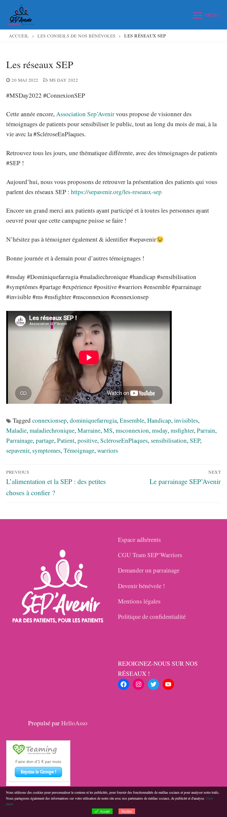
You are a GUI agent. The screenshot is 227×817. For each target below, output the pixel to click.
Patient (65, 440)
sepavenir (17, 450)
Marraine (88, 430)
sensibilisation (169, 440)
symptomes (46, 450)
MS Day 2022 (63, 80)
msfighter (182, 430)
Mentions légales (139, 601)
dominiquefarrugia (93, 420)
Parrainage (19, 440)
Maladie (16, 430)
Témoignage (79, 450)
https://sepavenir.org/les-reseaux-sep (116, 192)
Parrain (206, 430)
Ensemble (132, 420)
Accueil (19, 36)
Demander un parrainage (148, 570)
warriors (107, 450)
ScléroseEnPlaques (124, 440)
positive (87, 440)
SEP (195, 440)
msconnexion (132, 430)
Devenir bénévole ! (141, 586)
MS (108, 430)
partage (45, 440)
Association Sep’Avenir (85, 114)
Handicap (159, 420)
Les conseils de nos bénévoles (77, 36)
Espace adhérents (139, 539)
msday (160, 430)
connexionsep (49, 420)
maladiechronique (52, 430)
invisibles (186, 420)
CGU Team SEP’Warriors (150, 555)
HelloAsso (74, 723)
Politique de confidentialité (152, 616)
